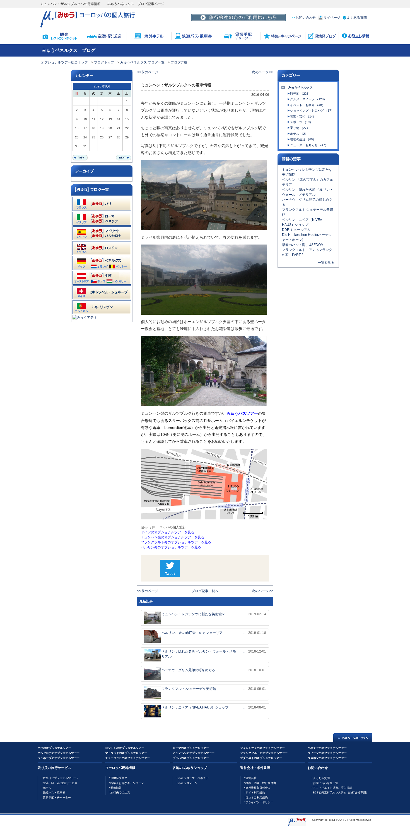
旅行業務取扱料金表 (258, 787)
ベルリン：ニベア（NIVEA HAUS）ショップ (194, 707)
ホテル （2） (299, 133)
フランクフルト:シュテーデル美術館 (188, 689)
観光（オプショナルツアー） (61, 778)
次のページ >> (262, 72)
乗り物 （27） (300, 128)
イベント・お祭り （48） (307, 105)
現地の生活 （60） (303, 139)
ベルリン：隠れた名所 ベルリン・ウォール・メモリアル (198, 653)
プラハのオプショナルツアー (191, 757)
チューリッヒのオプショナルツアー (127, 757)
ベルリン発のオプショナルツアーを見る (171, 547)
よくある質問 (357, 17)
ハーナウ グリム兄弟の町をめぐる (188, 670)
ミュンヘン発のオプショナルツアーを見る (172, 537)
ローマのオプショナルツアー (191, 747)
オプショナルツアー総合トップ (64, 62)
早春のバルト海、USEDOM (303, 245)
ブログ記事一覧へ (205, 591)
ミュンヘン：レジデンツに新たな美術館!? (193, 614)
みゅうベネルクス (300, 87)
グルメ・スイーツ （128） (308, 99)
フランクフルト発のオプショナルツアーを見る (176, 542)
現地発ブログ (118, 778)
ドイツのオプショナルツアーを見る (167, 532)
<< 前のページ (147, 72)
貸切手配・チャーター (57, 797)
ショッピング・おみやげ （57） (312, 110)
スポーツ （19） (301, 122)
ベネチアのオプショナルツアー (327, 747)
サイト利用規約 (255, 792)
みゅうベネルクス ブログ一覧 (142, 62)
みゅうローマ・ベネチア (193, 778)
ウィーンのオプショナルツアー (327, 752)
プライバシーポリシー (259, 802)
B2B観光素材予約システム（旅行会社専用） (341, 792)
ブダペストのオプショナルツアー (261, 757)
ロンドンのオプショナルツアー (124, 747)
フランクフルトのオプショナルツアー (264, 752)
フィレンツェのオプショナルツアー (262, 747)
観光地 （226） (300, 93)
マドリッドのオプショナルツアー (126, 752)
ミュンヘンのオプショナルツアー (193, 752)
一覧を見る (326, 263)
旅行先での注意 (120, 792)
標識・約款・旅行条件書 (260, 783)
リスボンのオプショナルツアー (327, 757)
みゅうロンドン (187, 783)
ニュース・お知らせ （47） (309, 145)
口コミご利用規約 (256, 797)
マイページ (332, 17)
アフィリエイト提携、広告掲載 (332, 787)
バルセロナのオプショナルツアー (58, 752)
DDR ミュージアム (296, 230)
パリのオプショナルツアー (54, 747)
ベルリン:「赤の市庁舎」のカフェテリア (192, 633)
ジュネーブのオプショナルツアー (58, 757)
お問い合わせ (306, 17)
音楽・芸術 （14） (303, 116)
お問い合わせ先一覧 (325, 783)
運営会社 (251, 778)
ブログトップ (104, 62)
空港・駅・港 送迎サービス (60, 783)
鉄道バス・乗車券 (54, 792)
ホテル (47, 787)
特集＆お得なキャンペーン (127, 783)
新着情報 (116, 787)
